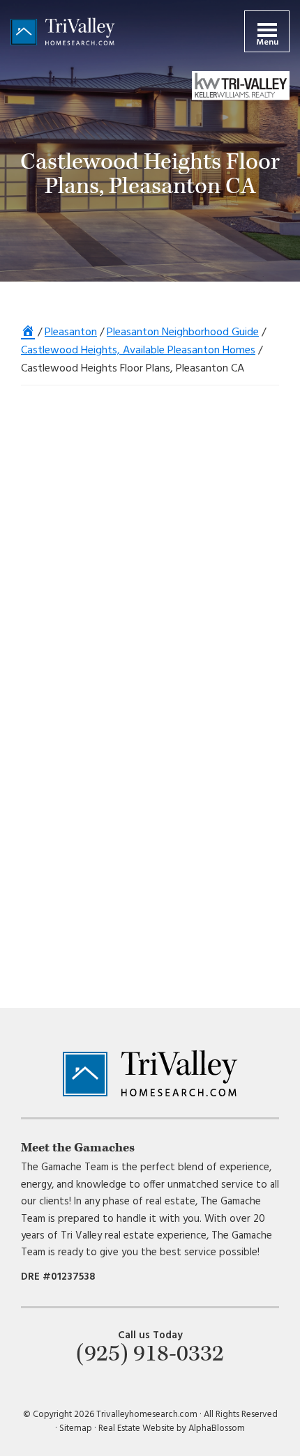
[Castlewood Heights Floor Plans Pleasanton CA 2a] (214, 739)
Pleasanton (71, 332)
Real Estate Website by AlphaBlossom (171, 1428)
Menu (267, 42)
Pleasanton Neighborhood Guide (183, 332)
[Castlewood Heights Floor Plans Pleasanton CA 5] (214, 450)
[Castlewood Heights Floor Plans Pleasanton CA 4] (85, 561)
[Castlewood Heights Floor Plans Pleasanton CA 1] (214, 834)
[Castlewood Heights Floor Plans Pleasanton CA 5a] (85, 465)
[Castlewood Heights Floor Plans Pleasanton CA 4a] (214, 547)
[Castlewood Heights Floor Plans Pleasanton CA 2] (85, 745)
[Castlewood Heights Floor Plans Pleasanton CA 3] (214, 644)
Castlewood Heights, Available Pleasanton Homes (138, 351)
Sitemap (75, 1428)
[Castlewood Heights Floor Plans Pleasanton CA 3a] (85, 652)
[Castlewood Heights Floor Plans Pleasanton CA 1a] (85, 833)
